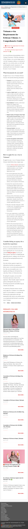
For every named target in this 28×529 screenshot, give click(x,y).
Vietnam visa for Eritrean (16, 302)
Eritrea (8, 302)
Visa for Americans (4, 520)
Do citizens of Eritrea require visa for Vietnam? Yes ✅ (13, 50)
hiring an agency (12, 252)
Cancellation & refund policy (6, 505)
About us (3, 507)
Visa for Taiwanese (4, 517)
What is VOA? (3, 512)
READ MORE (20, 349)
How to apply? (4, 511)
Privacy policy (3, 503)
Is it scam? (3, 513)
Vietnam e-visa (15, 27)
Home (2, 7)
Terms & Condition (4, 504)
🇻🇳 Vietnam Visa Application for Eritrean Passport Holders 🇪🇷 (13, 46)
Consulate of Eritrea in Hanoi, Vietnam (13, 400)
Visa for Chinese (4, 515)
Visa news (3, 508)
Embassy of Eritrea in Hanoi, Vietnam (13, 438)
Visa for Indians (4, 516)
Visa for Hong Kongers (5, 518)
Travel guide (3, 509)
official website (14, 164)
